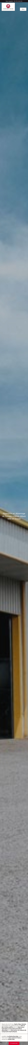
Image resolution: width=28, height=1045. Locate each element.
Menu (23, 9)
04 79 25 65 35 (18, 1)
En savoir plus (14, 1043)
